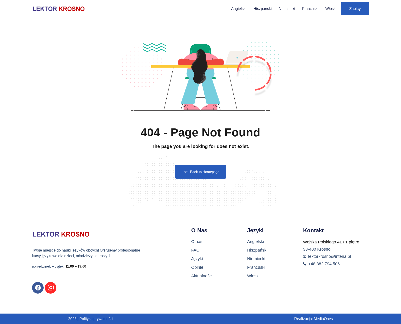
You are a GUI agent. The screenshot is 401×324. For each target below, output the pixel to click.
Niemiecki (287, 9)
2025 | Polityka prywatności (90, 319)
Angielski (238, 9)
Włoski (330, 9)
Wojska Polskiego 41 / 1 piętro (331, 242)
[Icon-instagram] (50, 288)
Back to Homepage (204, 172)
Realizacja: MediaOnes (313, 319)
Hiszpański (262, 9)
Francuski (310, 9)
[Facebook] (38, 288)
